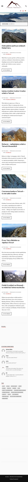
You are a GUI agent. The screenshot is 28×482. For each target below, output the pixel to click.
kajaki (4, 388)
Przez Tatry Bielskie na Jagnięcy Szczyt (10, 241)
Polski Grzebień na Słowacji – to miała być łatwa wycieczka (13, 286)
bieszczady (14, 386)
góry (20, 386)
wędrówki (5, 398)
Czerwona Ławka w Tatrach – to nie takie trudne (13, 192)
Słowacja (8, 54)
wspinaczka (5, 396)
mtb (19, 388)
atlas (8, 386)
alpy (3, 386)
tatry (9, 394)
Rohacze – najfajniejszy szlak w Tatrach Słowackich (14, 145)
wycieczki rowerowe (15, 396)
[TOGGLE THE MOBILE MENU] (2, 6)
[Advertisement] (14, 419)
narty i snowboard (7, 390)
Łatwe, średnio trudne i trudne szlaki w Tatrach (14, 92)
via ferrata (15, 394)
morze (14, 388)
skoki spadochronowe (17, 392)
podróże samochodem (20, 390)
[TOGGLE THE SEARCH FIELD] (26, 6)
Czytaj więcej (6, 70)
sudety (4, 394)
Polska (8, 99)
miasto (9, 388)
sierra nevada (6, 392)
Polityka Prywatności (14, 479)
